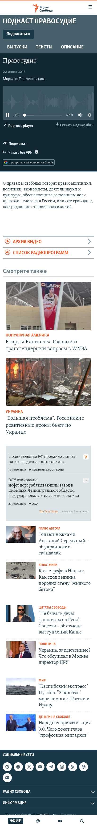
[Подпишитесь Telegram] (50, 766)
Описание (72, 47)
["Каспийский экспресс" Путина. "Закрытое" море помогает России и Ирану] (21, 686)
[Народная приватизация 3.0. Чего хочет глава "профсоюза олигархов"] (21, 722)
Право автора (49, 528)
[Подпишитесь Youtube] (40, 766)
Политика (47, 644)
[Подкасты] (83, 766)
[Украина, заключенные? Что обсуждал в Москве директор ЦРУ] (21, 649)
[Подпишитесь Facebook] (18, 766)
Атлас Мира (48, 565)
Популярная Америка (27, 335)
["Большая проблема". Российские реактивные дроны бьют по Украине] (48, 382)
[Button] (15, 144)
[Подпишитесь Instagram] (61, 766)
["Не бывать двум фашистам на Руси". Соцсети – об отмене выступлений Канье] (21, 613)
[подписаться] (7, 777)
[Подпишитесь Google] (7, 766)
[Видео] (60, 821)
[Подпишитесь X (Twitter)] (29, 766)
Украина (14, 412)
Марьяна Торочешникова (24, 79)
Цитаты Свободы (52, 607)
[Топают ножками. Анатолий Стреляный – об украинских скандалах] (21, 534)
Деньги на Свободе (54, 717)
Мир (42, 680)
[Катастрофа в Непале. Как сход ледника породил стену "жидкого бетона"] (21, 570)
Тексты (44, 47)
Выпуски (17, 47)
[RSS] (72, 766)
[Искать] (82, 821)
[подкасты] (38, 821)
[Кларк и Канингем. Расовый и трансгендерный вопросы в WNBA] (48, 306)
